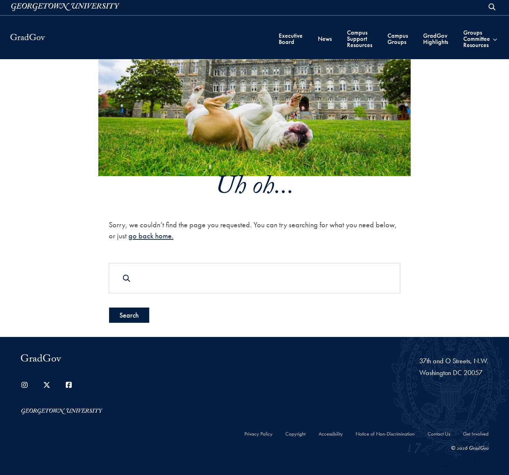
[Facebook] (69, 385)
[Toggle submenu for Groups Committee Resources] (495, 38)
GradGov (27, 38)
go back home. (150, 236)
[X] (47, 385)
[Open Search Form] (492, 7)
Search (129, 315)
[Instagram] (24, 385)
